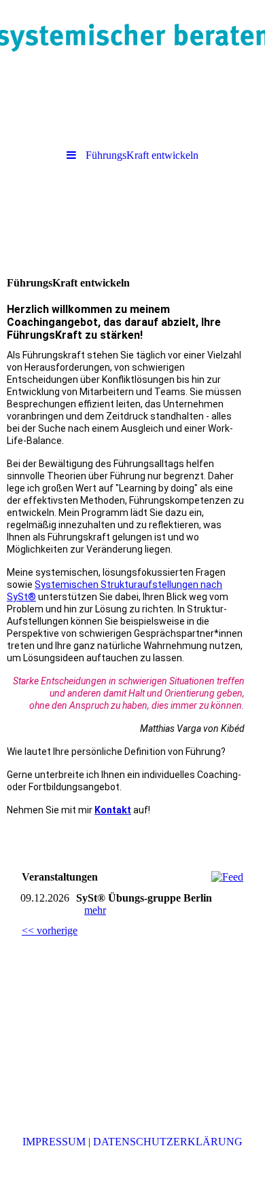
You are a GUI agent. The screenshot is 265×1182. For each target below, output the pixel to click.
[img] (132, 37)
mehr (95, 910)
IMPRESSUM (54, 1141)
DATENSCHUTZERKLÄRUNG (168, 1141)
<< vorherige (49, 930)
